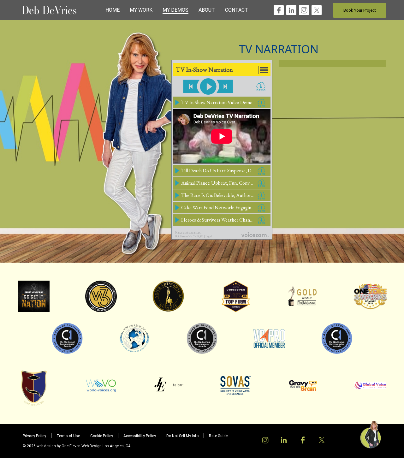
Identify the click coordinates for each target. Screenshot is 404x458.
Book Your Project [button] (359, 10)
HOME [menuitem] (112, 10)
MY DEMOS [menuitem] (175, 10)
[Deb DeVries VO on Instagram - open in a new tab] (304, 9)
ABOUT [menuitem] (207, 10)
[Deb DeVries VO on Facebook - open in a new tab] (279, 9)
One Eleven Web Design (82, 446)
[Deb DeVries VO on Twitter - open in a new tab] (317, 9)
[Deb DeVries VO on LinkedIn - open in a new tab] (291, 9)
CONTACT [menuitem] (236, 10)
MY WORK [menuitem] (141, 10)
